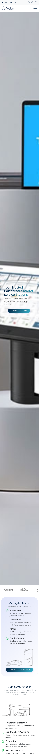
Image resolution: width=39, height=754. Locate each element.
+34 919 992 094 (10, 2)
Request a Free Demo (19, 311)
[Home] (7, 8)
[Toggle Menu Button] (35, 8)
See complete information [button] (19, 670)
